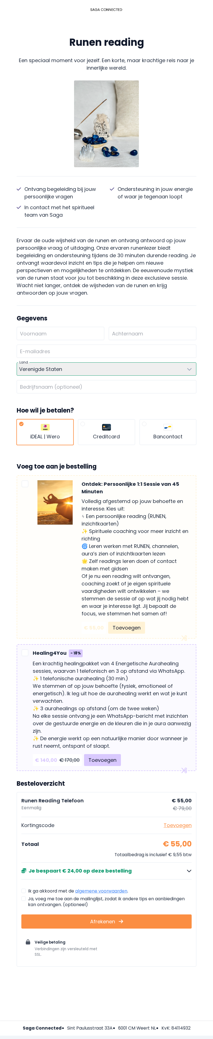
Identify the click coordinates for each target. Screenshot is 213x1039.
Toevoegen (127, 627)
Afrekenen (103, 921)
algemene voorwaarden (101, 891)
